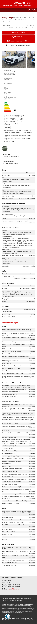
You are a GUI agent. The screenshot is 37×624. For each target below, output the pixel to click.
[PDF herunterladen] (18, 107)
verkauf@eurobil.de (14, 589)
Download (7, 127)
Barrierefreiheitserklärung (16, 598)
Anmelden (5, 598)
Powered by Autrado (30, 620)
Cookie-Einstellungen (16, 600)
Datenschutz (5, 600)
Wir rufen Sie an (19, 37)
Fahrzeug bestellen (19, 32)
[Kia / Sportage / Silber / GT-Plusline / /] (14, 59)
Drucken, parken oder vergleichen (19, 41)
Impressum (27, 598)
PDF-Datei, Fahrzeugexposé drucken (19, 45)
